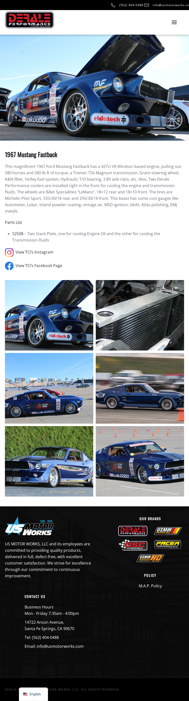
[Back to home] (29, 22)
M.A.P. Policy (150, 586)
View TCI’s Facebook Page (38, 265)
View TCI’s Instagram (33, 252)
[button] (174, 22)
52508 (17, 233)
